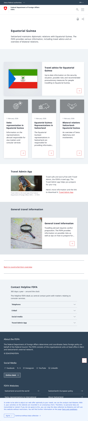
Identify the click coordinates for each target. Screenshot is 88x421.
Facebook (10, 368)
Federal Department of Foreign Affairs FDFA (25, 8)
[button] (84, 360)
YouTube (42, 368)
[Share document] (82, 19)
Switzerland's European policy (60, 391)
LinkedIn (54, 368)
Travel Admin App (66, 192)
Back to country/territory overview (18, 267)
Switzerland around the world (17, 391)
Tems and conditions (69, 409)
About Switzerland (55, 397)
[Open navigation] (82, 10)
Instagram (29, 368)
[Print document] (77, 19)
